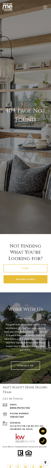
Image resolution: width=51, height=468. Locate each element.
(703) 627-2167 (17, 416)
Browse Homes (25, 279)
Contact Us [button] (25, 365)
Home (25, 268)
